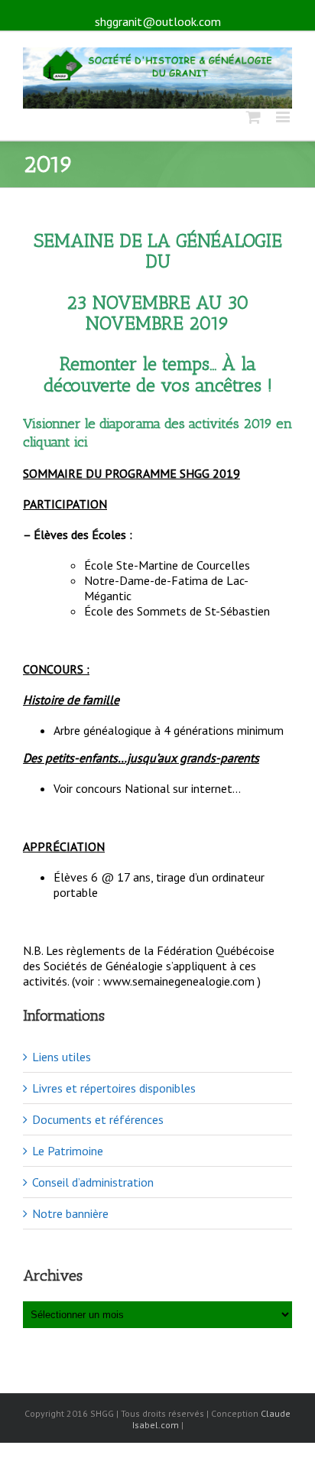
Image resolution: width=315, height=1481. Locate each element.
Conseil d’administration (93, 1182)
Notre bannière (70, 1213)
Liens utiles (61, 1056)
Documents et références (98, 1119)
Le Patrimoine (67, 1150)
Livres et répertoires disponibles (114, 1088)
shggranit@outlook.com (158, 21)
